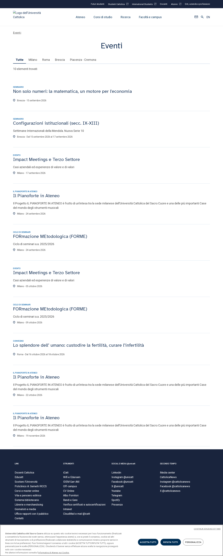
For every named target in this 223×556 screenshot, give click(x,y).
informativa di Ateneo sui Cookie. (53, 552)
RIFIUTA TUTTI (170, 542)
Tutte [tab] (19, 59)
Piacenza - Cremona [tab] (83, 59)
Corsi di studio (103, 17)
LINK (17, 464)
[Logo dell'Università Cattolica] (28, 17)
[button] (196, 17)
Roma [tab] (46, 59)
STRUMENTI (68, 464)
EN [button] (208, 17)
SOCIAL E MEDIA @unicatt (123, 464)
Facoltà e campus (150, 17)
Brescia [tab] (60, 59)
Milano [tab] (33, 59)
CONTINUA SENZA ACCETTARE (207, 529)
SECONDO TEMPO (168, 464)
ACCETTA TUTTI (148, 542)
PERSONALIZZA (193, 542)
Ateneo (80, 17)
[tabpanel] (111, 258)
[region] (111, 540)
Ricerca (125, 17)
